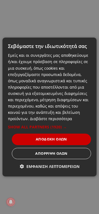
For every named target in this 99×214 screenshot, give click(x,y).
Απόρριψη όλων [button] (51, 153)
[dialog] (49, 107)
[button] (49, 127)
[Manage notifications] (10, 202)
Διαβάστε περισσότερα (51, 118)
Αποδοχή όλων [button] (51, 139)
